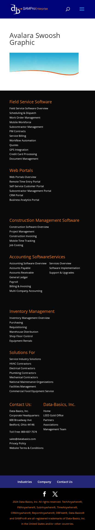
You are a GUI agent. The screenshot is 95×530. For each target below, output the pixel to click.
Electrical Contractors (22, 368)
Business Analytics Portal (24, 199)
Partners (48, 420)
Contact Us (64, 482)
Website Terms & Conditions (26, 448)
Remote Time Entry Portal (24, 181)
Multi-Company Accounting (25, 290)
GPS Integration (18, 149)
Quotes (13, 145)
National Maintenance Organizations (31, 382)
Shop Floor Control (21, 336)
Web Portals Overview (22, 177)
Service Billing (17, 135)
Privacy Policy (17, 443)
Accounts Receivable (21, 272)
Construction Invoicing (23, 236)
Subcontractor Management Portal (30, 190)
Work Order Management (24, 117)
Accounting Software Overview (28, 263)
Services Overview (60, 263)
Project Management (21, 231)
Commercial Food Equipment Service (31, 391)
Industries (25, 482)
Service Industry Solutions (25, 359)
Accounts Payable (19, 268)
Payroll (13, 281)
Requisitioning (18, 327)
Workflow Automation (22, 140)
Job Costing (16, 245)
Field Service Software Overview (28, 108)
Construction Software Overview (29, 226)
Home (46, 411)
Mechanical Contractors (23, 377)
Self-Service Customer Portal (26, 186)
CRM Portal (16, 195)
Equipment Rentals (20, 340)
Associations (50, 424)
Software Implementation (64, 268)
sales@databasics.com (22, 439)
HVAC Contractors (20, 363)
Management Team (54, 429)
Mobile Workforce (20, 122)
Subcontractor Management (26, 126)
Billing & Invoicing (20, 286)
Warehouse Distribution (23, 331)
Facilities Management (22, 386)
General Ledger (18, 277)
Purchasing (16, 322)
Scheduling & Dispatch (22, 113)
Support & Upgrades (61, 272)
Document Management (24, 158)
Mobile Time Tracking (22, 240)
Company (44, 482)
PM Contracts (17, 131)
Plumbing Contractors (22, 373)
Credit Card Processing (23, 154)
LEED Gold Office (53, 415)
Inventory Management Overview (29, 318)
